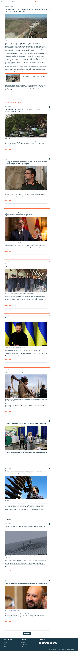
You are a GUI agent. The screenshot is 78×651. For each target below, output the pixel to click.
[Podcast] (54, 643)
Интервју (23, 646)
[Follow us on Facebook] (40, 643)
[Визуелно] (71, 2)
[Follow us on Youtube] (45, 643)
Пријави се (6, 642)
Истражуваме (24, 644)
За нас (5, 644)
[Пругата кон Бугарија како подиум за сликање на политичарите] (13, 78)
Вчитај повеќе (27, 633)
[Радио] (74, 2)
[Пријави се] (56, 643)
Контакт (5, 646)
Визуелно (23, 642)
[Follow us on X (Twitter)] (43, 643)
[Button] (9, 98)
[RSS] (51, 643)
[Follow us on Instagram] (48, 643)
